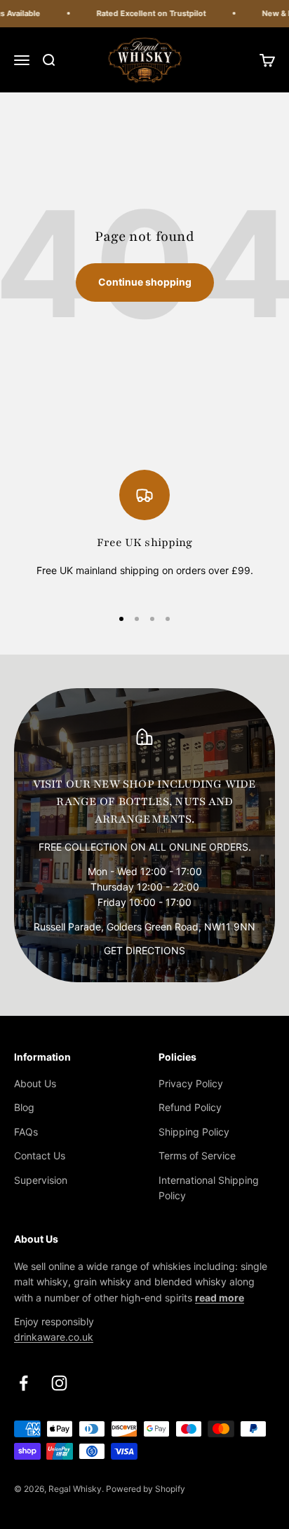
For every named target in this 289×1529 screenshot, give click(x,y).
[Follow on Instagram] (59, 1383)
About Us (35, 1083)
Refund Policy (190, 1107)
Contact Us (39, 1155)
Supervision (40, 1180)
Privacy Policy (191, 1083)
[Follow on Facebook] (23, 1383)
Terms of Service (197, 1155)
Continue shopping (144, 282)
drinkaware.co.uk (53, 1337)
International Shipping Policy (209, 1187)
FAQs (26, 1132)
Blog (24, 1107)
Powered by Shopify (145, 1488)
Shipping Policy (194, 1132)
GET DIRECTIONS (144, 950)
